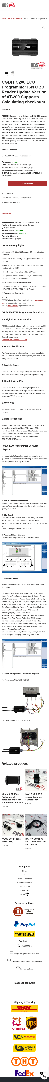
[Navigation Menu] (44, 5)
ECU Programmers (15, 19)
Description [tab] (6, 214)
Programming (24, 886)
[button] (43, 28)
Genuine (17, 202)
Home (4, 19)
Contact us (25, 890)
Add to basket (27, 183)
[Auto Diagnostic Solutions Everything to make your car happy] (8, 5)
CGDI (7, 202)
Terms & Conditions (24, 879)
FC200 (11, 202)
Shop (24, 875)
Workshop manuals (24, 883)
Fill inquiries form (26, 969)
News (24, 871)
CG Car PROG (13, 198)
